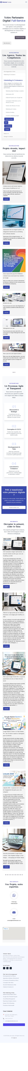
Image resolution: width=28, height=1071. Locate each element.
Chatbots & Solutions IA (8, 1015)
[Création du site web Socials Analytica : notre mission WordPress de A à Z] (13, 201)
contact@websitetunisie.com (11, 1049)
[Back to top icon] (25, 1068)
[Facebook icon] (11, 1066)
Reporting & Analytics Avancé (9, 1029)
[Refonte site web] (13, 325)
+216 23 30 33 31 (8, 1046)
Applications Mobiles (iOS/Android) (11, 1006)
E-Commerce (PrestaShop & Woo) (10, 1008)
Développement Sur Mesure (9, 1004)
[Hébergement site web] (13, 350)
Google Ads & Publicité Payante (10, 1025)
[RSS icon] (16, 1066)
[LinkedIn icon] (14, 1066)
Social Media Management (9, 1027)
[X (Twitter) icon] (13, 1066)
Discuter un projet (20, 37)
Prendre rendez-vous (14, 535)
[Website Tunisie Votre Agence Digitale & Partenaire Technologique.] (5, 2)
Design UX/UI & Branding (8, 1031)
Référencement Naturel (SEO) (9, 1022)
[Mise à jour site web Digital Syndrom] (13, 376)
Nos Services (7, 43)
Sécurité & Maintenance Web (9, 1013)
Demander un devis (14, 1053)
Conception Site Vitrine (8, 1010)
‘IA (18, 101)
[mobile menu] (26, 2)
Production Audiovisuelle (8, 1033)
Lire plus (6, 227)
